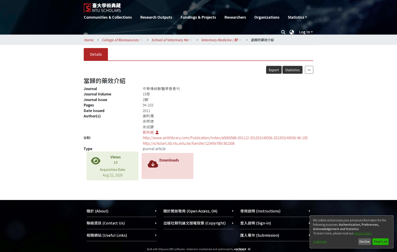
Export (274, 69)
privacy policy (363, 233)
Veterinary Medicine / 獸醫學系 (221, 39)
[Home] (176, 6)
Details (96, 54)
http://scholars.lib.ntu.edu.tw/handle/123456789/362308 (188, 143)
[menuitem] (297, 17)
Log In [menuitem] (304, 31)
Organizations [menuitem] (267, 17)
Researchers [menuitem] (235, 17)
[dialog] (351, 232)
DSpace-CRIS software (171, 249)
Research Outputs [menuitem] (156, 17)
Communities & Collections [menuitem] (108, 17)
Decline (364, 241)
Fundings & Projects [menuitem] (198, 17)
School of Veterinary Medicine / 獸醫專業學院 (172, 39)
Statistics (292, 69)
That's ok (380, 241)
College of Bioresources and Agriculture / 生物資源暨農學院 (122, 39)
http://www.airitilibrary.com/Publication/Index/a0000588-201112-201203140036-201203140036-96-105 (225, 137)
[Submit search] (283, 31)
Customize (320, 241)
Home (88, 39)
